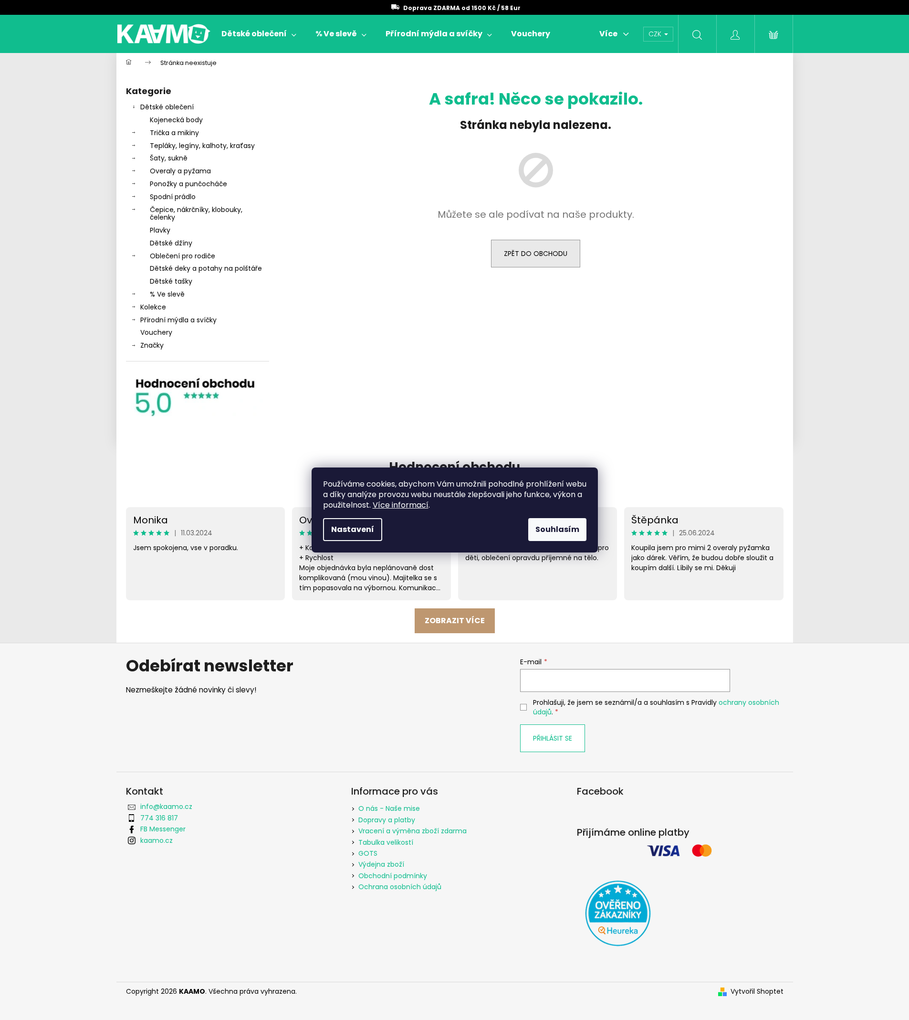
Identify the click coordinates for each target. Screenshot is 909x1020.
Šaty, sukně (169, 158)
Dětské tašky (171, 281)
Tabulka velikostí (385, 842)
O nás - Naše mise (389, 808)
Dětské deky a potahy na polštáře (206, 268)
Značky (152, 345)
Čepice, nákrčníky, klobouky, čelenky (196, 214)
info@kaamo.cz (166, 806)
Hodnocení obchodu (454, 467)
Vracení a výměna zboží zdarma (412, 831)
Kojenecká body (176, 120)
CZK (655, 34)
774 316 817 (159, 818)
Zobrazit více (455, 620)
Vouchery (156, 332)
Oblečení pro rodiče (182, 256)
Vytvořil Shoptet (757, 991)
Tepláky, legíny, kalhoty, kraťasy (202, 145)
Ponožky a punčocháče (188, 184)
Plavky (160, 230)
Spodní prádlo (173, 197)
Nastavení (352, 529)
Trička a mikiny (174, 133)
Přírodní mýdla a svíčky (178, 320)
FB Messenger (163, 829)
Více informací (400, 504)
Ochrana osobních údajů (399, 887)
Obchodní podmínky (392, 876)
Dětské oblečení (167, 107)
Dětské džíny (171, 243)
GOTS (367, 853)
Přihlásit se (552, 738)
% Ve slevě (167, 294)
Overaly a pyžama (180, 171)
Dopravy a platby (386, 820)
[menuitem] (259, 34)
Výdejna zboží (381, 864)
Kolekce (153, 307)
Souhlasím (557, 529)
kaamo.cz (156, 840)
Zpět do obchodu (535, 253)
